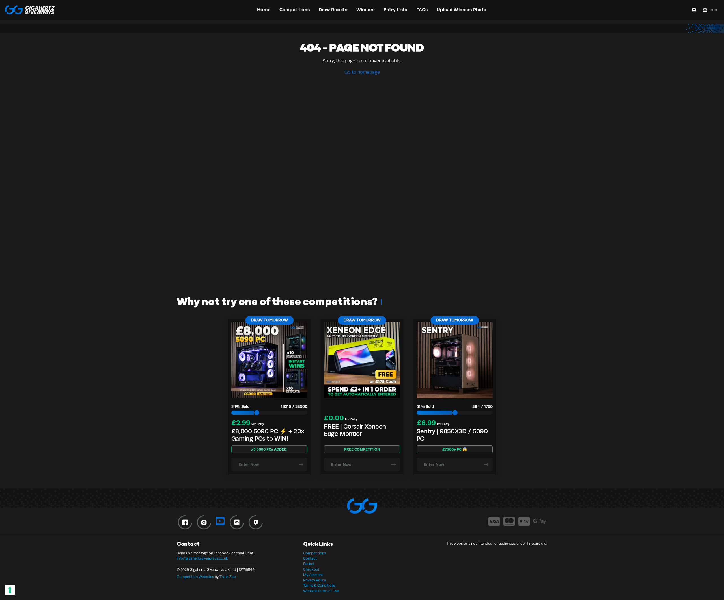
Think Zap (227, 577)
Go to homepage (362, 72)
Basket (308, 564)
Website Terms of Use (321, 591)
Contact (310, 558)
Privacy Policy (314, 580)
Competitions (314, 553)
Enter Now (248, 464)
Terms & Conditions (319, 586)
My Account (313, 575)
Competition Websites (195, 577)
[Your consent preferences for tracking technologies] (10, 590)
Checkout (311, 569)
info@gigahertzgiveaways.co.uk (202, 558)
